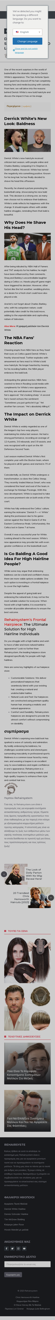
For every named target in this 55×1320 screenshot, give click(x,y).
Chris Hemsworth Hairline (27, 1297)
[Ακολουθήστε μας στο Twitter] (12, 1248)
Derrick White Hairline (15, 1209)
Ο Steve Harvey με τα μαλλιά (27, 1305)
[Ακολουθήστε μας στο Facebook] (6, 1248)
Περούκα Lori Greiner (14, 1308)
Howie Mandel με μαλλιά (16, 1229)
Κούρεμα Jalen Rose (14, 1224)
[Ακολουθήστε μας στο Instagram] (18, 1248)
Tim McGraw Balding (14, 1219)
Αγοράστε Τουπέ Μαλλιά (15, 1203)
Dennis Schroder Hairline (16, 1214)
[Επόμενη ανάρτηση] (51, 898)
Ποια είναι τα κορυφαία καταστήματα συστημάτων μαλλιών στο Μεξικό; (23, 1074)
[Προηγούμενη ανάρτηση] (4, 874)
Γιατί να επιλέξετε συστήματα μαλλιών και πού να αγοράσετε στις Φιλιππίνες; (27, 1122)
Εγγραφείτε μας (13, 1274)
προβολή (26, 106)
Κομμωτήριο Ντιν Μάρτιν (27, 1301)
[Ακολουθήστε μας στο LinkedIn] (24, 1248)
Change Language (27, 41)
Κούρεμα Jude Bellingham (38, 1308)
